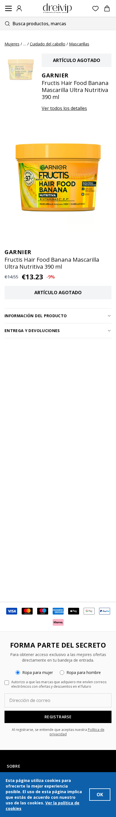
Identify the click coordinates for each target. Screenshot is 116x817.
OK (100, 794)
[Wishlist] (95, 8)
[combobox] (58, 23)
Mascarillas (79, 44)
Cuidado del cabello (47, 44)
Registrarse (58, 716)
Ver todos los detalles (64, 108)
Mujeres (12, 44)
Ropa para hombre (83, 672)
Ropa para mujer (37, 672)
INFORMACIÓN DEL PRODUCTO (36, 315)
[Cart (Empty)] (107, 8)
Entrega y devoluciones (32, 330)
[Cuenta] (19, 8)
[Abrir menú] (8, 8)
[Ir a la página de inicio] (57, 8)
